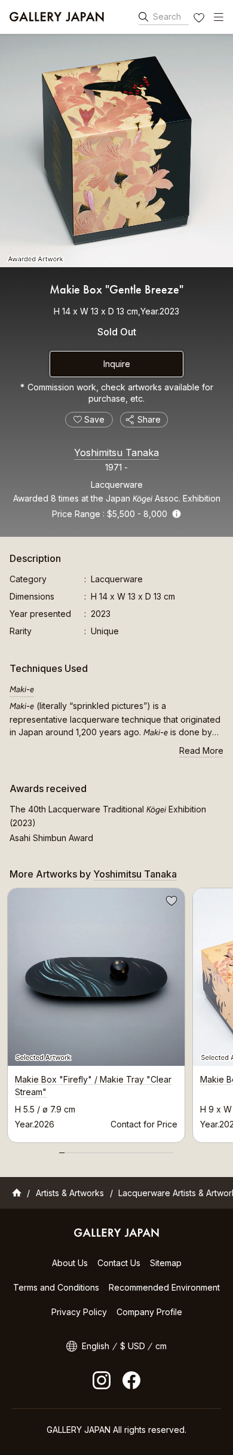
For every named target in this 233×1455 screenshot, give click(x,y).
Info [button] (176, 513)
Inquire (116, 364)
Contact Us (118, 1263)
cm (161, 1346)
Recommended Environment (164, 1287)
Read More (201, 750)
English (95, 1346)
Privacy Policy (79, 1312)
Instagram (102, 1380)
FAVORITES (200, 19)
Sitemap (166, 1263)
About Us (70, 1263)
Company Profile (149, 1312)
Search (167, 16)
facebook (131, 1380)
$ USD (132, 1346)
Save (170, 902)
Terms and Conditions (56, 1287)
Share (149, 419)
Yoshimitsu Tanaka (116, 452)
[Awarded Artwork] (116, 150)
